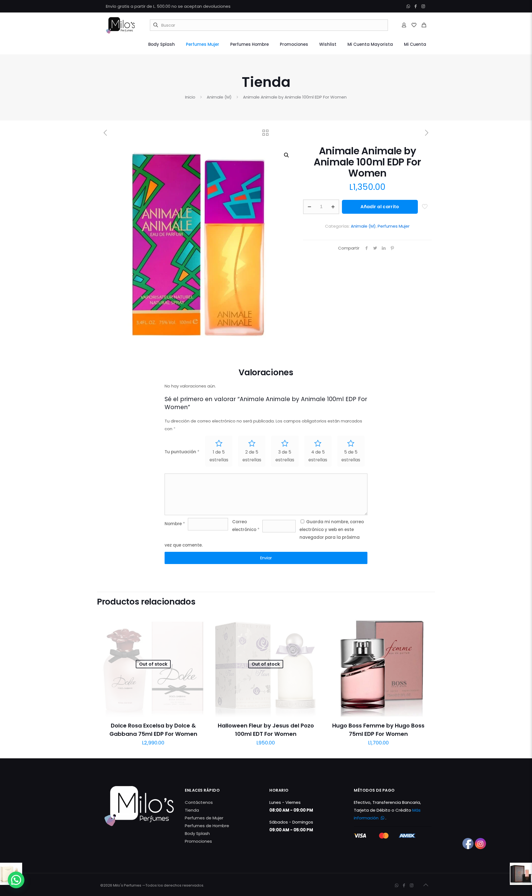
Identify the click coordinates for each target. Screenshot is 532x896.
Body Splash (197, 833)
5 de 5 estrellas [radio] (350, 456)
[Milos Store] (120, 24)
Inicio (190, 97)
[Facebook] (416, 6)
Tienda (192, 810)
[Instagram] (423, 6)
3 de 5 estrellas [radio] (284, 456)
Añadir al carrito (379, 206)
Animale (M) (219, 97)
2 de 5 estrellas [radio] (251, 456)
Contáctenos (199, 802)
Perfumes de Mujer (204, 818)
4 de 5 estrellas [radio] (317, 456)
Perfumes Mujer (394, 226)
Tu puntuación (182, 452)
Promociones (198, 841)
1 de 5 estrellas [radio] (218, 456)
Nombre (175, 524)
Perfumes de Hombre (207, 826)
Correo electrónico (246, 525)
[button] (286, 155)
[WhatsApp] (408, 6)
